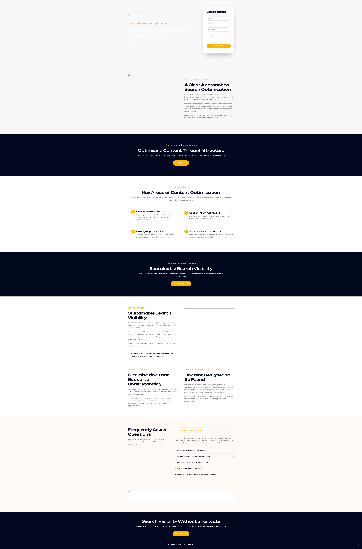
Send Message (218, 46)
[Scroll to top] (358, 545)
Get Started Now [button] (181, 284)
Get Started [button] (181, 163)
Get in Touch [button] (181, 534)
